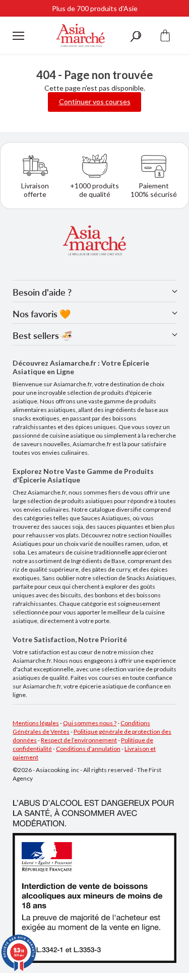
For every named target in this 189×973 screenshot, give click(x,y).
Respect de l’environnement (79, 740)
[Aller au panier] (165, 35)
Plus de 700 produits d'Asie (95, 8)
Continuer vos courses (95, 101)
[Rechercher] (135, 35)
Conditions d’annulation (88, 748)
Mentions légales (36, 723)
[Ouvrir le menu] (18, 36)
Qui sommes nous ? (89, 723)
